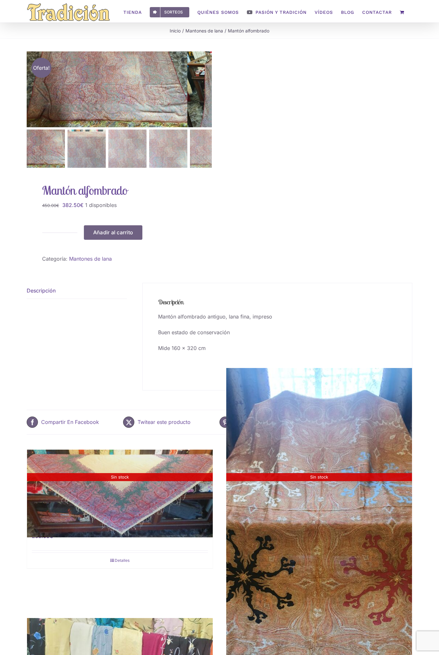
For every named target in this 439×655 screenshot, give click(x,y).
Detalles (122, 560)
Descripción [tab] (41, 290)
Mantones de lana (90, 259)
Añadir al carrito (113, 232)
